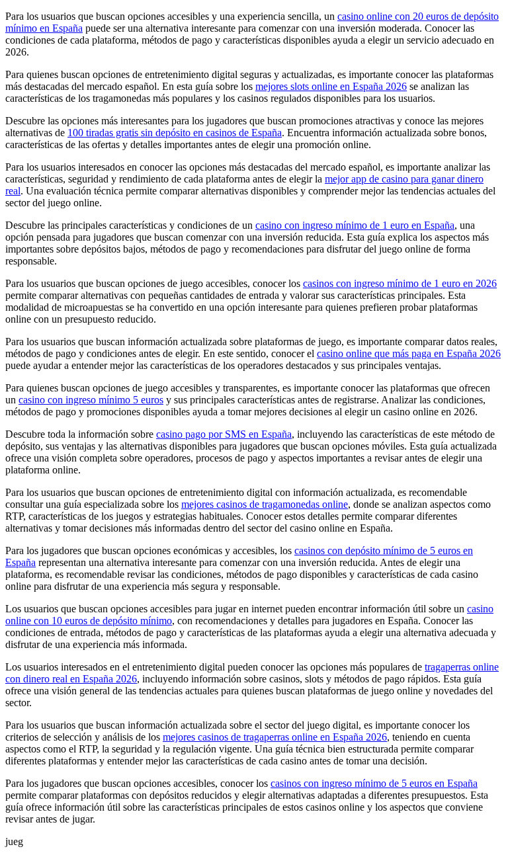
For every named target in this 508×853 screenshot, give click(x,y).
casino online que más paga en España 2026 (409, 353)
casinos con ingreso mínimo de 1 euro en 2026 (400, 283)
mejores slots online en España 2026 (331, 86)
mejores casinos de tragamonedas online (264, 504)
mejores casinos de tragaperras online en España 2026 (275, 737)
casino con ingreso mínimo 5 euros (91, 399)
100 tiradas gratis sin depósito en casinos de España (174, 132)
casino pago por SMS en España (224, 434)
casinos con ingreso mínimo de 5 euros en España (374, 783)
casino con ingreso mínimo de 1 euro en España (354, 225)
